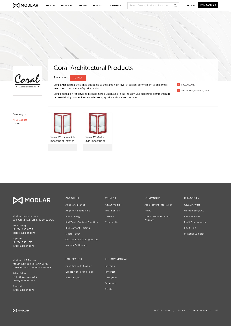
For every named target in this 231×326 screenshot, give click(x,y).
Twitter (109, 289)
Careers (109, 216)
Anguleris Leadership (78, 210)
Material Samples (194, 233)
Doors (17, 123)
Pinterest (110, 271)
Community (116, 5)
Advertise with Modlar (79, 265)
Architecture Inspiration (159, 204)
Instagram (111, 277)
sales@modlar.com (24, 232)
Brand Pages (73, 277)
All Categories (20, 119)
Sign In (191, 5)
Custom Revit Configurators (82, 239)
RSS (216, 310)
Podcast (98, 5)
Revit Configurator (195, 222)
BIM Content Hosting (78, 227)
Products (66, 5)
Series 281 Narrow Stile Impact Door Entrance (62, 139)
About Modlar (113, 204)
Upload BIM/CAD (194, 210)
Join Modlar (208, 5)
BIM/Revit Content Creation (82, 222)
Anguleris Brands (75, 204)
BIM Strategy (73, 216)
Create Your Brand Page (80, 271)
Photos (50, 5)
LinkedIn (110, 265)
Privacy (182, 310)
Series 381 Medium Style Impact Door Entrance (95, 141)
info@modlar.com (23, 245)
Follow (78, 77)
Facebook (111, 283)
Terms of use (200, 310)
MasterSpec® (73, 233)
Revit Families (192, 216)
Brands (83, 5)
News (148, 210)
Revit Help (190, 227)
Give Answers (192, 204)
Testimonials (112, 210)
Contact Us (111, 222)
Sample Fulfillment (76, 245)
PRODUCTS (60, 77)
